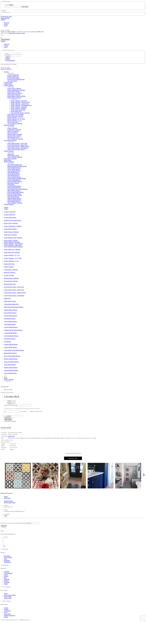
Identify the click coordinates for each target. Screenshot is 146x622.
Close (11, 5)
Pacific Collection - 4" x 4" (14, 120)
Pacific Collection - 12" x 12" (15, 117)
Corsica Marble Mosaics (13, 180)
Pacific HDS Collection (13, 91)
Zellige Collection (9, 151)
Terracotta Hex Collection (14, 135)
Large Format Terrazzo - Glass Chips (17, 143)
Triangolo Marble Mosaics (14, 199)
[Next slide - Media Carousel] (143, 474)
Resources (5, 549)
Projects (18, 33)
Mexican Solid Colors (13, 137)
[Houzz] (4, 546)
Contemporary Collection (14, 129)
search (7, 5)
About (5, 593)
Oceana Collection (12, 132)
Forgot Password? (10, 60)
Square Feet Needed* (10, 405)
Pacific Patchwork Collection (15, 116)
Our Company (6, 587)
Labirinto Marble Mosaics (14, 186)
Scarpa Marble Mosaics (13, 169)
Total (5, 416)
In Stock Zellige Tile (12, 76)
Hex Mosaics (10, 184)
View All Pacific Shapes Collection (20, 113)
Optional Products (9, 204)
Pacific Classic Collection (14, 88)
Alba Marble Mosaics (13, 172)
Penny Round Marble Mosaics (15, 192)
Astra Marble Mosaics (13, 175)
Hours (4, 527)
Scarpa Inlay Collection (10, 158)
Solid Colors (11, 436)
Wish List (6, 22)
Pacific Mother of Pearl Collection (16, 96)
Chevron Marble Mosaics (14, 177)
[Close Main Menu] (11, 69)
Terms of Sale (7, 598)
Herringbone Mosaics (13, 183)
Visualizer (6, 571)
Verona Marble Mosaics (13, 201)
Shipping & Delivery (9, 615)
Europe (6, 617)
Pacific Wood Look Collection (15, 114)
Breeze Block (7, 160)
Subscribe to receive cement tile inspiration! (12, 523)
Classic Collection (12, 128)
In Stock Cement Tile (13, 75)
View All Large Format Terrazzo (16, 149)
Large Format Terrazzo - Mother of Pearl (18, 146)
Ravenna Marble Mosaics (14, 193)
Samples (6, 609)
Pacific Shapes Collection (14, 97)
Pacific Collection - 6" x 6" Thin (16, 119)
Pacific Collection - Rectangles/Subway (21, 105)
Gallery (14, 33)
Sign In (6, 24)
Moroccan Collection (13, 131)
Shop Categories (5, 18)
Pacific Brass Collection (13, 94)
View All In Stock (12, 81)
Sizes (5, 559)
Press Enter (25, 6)
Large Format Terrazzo (10, 140)
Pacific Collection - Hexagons (19, 100)
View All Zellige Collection (14, 157)
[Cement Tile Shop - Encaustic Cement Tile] (6, 16)
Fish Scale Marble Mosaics (14, 181)
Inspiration (5, 565)
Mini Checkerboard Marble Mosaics (17, 166)
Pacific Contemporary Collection (16, 90)
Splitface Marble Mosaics (14, 198)
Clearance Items (8, 82)
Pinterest (6, 581)
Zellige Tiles (10, 154)
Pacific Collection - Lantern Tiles (19, 103)
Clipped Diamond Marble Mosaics (16, 178)
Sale (10, 33)
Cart (5, 25)
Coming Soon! (8, 84)
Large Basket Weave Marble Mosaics (17, 189)
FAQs (5, 515)
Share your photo (73, 458)
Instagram (6, 579)
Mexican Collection (9, 125)
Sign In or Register (6, 69)
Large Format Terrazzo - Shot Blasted (17, 148)
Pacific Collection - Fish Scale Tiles (20, 102)
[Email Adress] (13, 53)
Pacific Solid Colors (16, 111)
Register (7, 59)
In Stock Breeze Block (13, 78)
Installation (7, 560)
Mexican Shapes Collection (14, 134)
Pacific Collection (9, 85)
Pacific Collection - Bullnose (18, 108)
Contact (23, 33)
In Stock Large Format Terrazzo (16, 79)
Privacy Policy (8, 596)
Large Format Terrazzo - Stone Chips (17, 145)
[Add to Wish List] (12, 418)
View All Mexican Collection (15, 139)
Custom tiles (7, 611)
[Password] (13, 55)
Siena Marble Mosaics (13, 196)
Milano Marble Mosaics (13, 190)
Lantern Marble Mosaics (13, 187)
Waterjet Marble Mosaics (14, 167)
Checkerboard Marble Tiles (14, 164)
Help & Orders (7, 601)
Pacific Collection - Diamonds (19, 107)
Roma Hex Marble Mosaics (14, 195)
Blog (5, 577)
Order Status (7, 614)
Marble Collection (9, 161)
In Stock (6, 71)
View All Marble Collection (14, 202)
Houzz (6, 584)
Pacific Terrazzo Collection (14, 93)
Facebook (6, 582)
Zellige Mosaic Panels (13, 155)
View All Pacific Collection (14, 123)
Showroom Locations (10, 595)
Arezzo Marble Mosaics (13, 174)
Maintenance (7, 562)
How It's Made (8, 557)
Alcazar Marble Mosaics (13, 170)
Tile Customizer (8, 573)
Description (7, 556)
